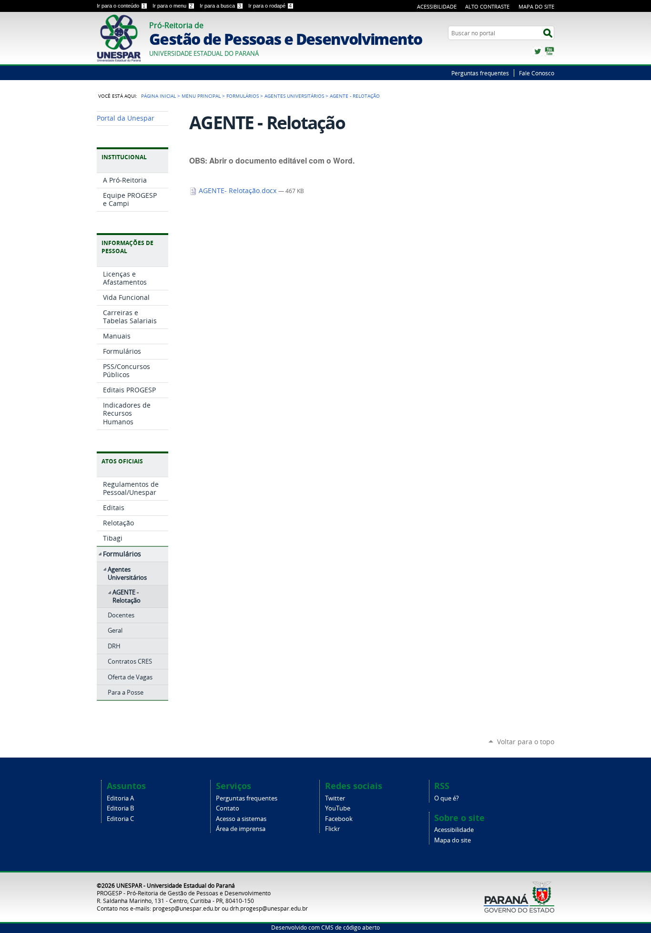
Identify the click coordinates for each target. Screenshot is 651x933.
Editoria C (120, 819)
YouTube (549, 51)
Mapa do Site (536, 6)
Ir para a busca (220, 6)
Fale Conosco (536, 73)
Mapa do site (452, 840)
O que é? (446, 798)
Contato (227, 808)
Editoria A (120, 798)
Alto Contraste (487, 6)
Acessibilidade (437, 6)
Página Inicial (158, 95)
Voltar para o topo (525, 741)
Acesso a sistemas (241, 819)
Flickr (332, 829)
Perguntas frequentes (480, 73)
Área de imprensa (240, 829)
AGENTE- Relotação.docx (237, 190)
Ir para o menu (173, 6)
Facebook (339, 819)
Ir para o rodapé (270, 6)
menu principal (201, 95)
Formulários (242, 95)
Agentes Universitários (294, 95)
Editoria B (120, 808)
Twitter (537, 51)
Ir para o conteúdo (121, 6)
